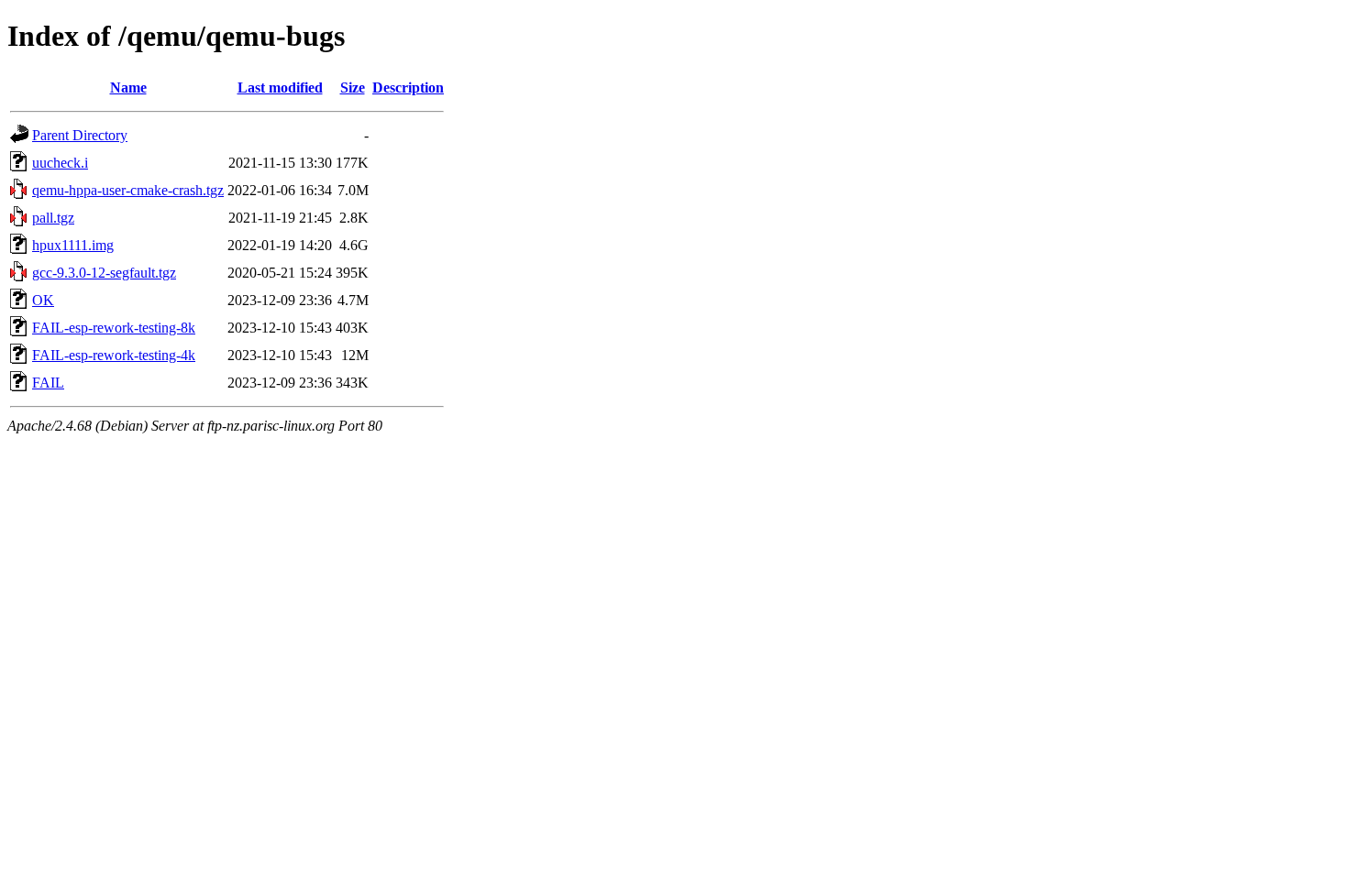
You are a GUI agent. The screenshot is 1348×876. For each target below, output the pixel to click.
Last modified (280, 87)
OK (43, 300)
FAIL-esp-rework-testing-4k (113, 355)
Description (408, 87)
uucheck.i (60, 162)
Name (128, 87)
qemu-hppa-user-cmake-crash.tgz (128, 190)
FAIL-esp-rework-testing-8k (113, 327)
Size (352, 87)
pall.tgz (53, 217)
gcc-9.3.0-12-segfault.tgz (104, 272)
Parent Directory (79, 135)
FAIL (48, 382)
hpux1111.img (73, 245)
